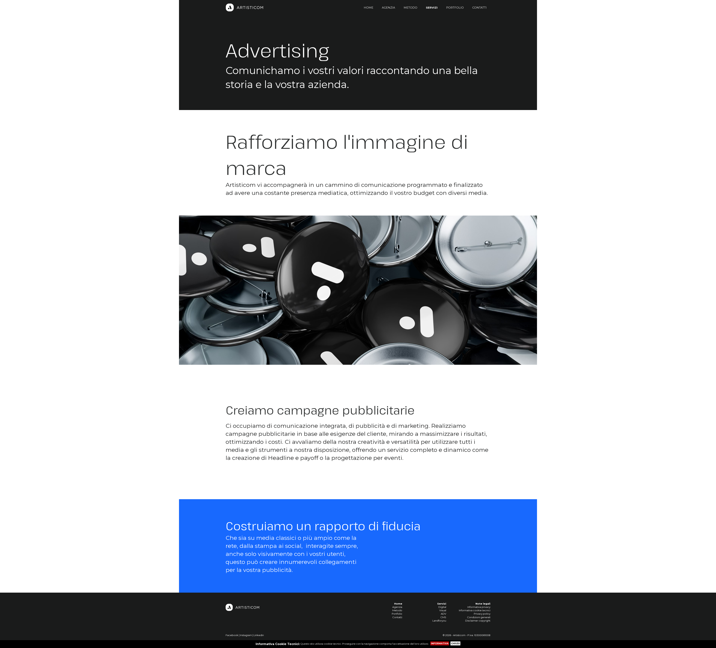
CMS (443, 617)
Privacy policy (482, 613)
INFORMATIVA (439, 643)
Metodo (397, 610)
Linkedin (259, 635)
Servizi (441, 603)
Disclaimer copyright (477, 620)
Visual (442, 610)
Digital (442, 606)
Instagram (246, 635)
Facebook (232, 635)
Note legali (482, 603)
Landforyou (439, 620)
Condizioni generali (478, 617)
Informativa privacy (478, 606)
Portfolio (397, 613)
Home (398, 603)
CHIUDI (455, 643)
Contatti (397, 617)
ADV (443, 613)
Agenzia (397, 606)
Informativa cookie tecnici (474, 610)
